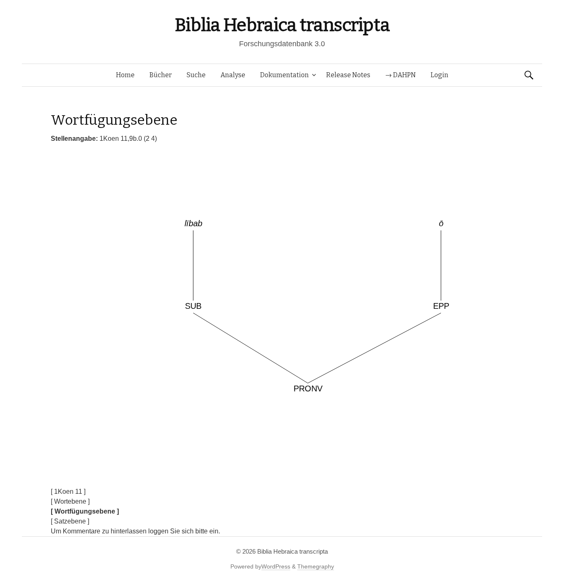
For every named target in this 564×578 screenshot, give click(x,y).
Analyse (232, 75)
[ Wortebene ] (70, 501)
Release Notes (348, 75)
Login (439, 75)
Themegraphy (315, 566)
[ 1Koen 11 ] (68, 491)
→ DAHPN (400, 75)
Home (125, 75)
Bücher (160, 75)
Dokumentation (284, 75)
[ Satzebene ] (70, 521)
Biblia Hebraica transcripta (282, 25)
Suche (196, 75)
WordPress (275, 566)
